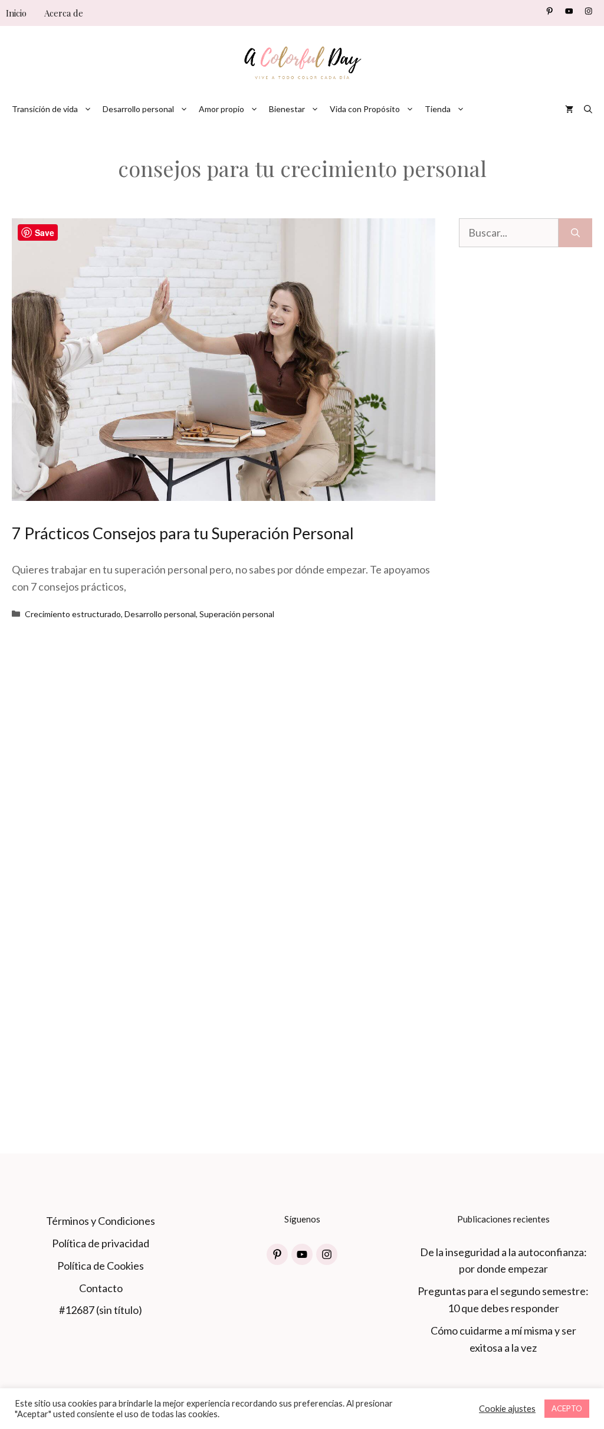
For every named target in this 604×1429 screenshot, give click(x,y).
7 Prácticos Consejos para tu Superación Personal (183, 533)
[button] (588, 109)
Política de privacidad (100, 1243)
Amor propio (221, 109)
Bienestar (287, 109)
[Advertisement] (525, 512)
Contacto (101, 1287)
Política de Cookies (100, 1265)
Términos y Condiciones (100, 1220)
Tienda (438, 109)
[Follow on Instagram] (588, 11)
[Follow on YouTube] (569, 11)
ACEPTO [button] (567, 1408)
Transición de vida (45, 109)
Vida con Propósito (365, 109)
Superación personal (236, 614)
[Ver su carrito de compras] (569, 109)
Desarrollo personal (138, 109)
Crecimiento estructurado (73, 614)
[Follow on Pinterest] (549, 11)
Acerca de (63, 13)
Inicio (16, 13)
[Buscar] (575, 232)
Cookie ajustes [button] (507, 1409)
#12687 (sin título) (100, 1309)
